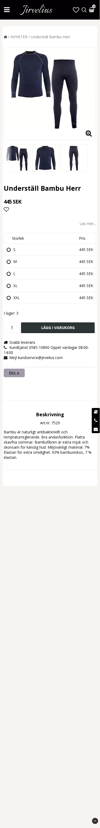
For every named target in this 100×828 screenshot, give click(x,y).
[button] (76, 10)
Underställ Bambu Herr (50, 36)
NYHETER (19, 36)
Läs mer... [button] (88, 223)
